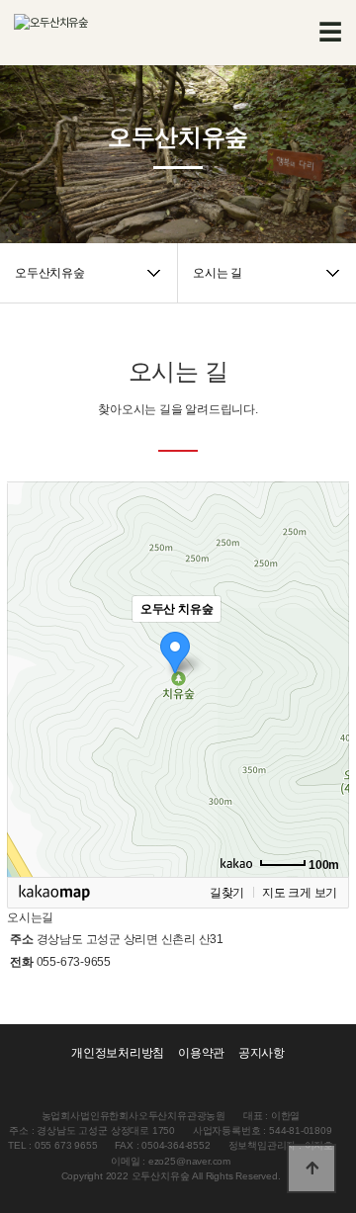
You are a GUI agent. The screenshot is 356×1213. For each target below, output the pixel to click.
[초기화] (324, 714)
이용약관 (201, 1053)
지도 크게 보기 (299, 893)
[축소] (324, 676)
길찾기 (227, 893)
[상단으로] (311, 1168)
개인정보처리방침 (117, 1053)
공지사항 (261, 1053)
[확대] (324, 643)
